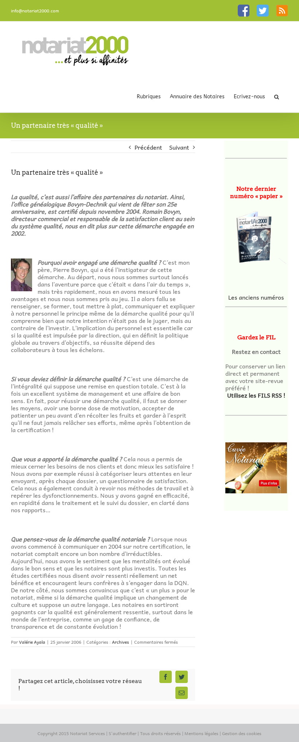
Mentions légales (201, 733)
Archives (120, 642)
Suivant (179, 147)
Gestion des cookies (241, 733)
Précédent (148, 147)
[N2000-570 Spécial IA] (256, 235)
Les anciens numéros (256, 297)
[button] (276, 96)
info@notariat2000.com (35, 10)
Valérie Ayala (32, 642)
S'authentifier (122, 733)
